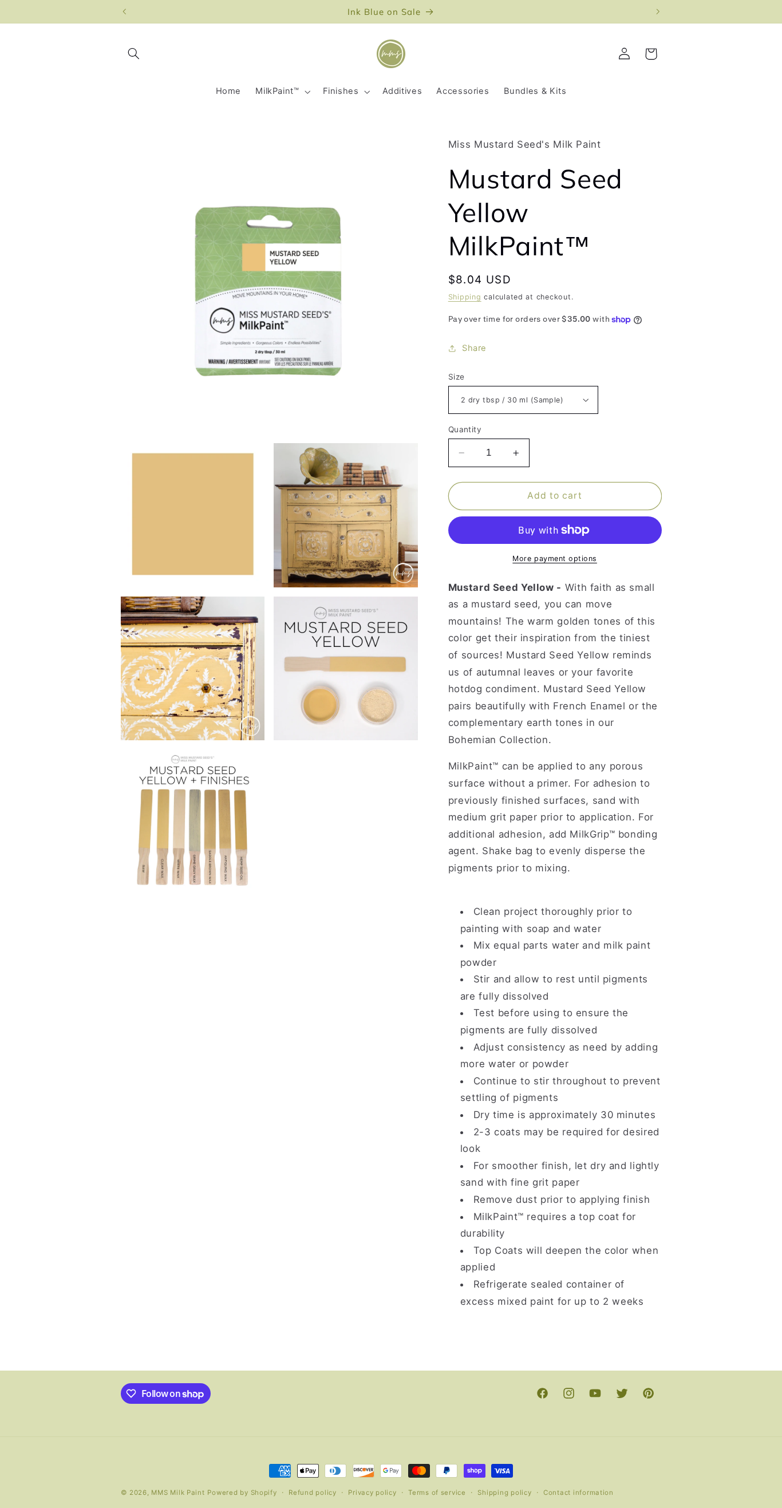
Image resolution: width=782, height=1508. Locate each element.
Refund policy (313, 1493)
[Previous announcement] (124, 11)
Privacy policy (372, 1493)
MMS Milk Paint (177, 1493)
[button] (134, 54)
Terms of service (437, 1493)
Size (456, 376)
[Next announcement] (657, 11)
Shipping (464, 297)
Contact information (578, 1493)
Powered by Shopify (242, 1493)
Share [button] (474, 348)
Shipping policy (504, 1493)
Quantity (464, 429)
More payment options (554, 558)
